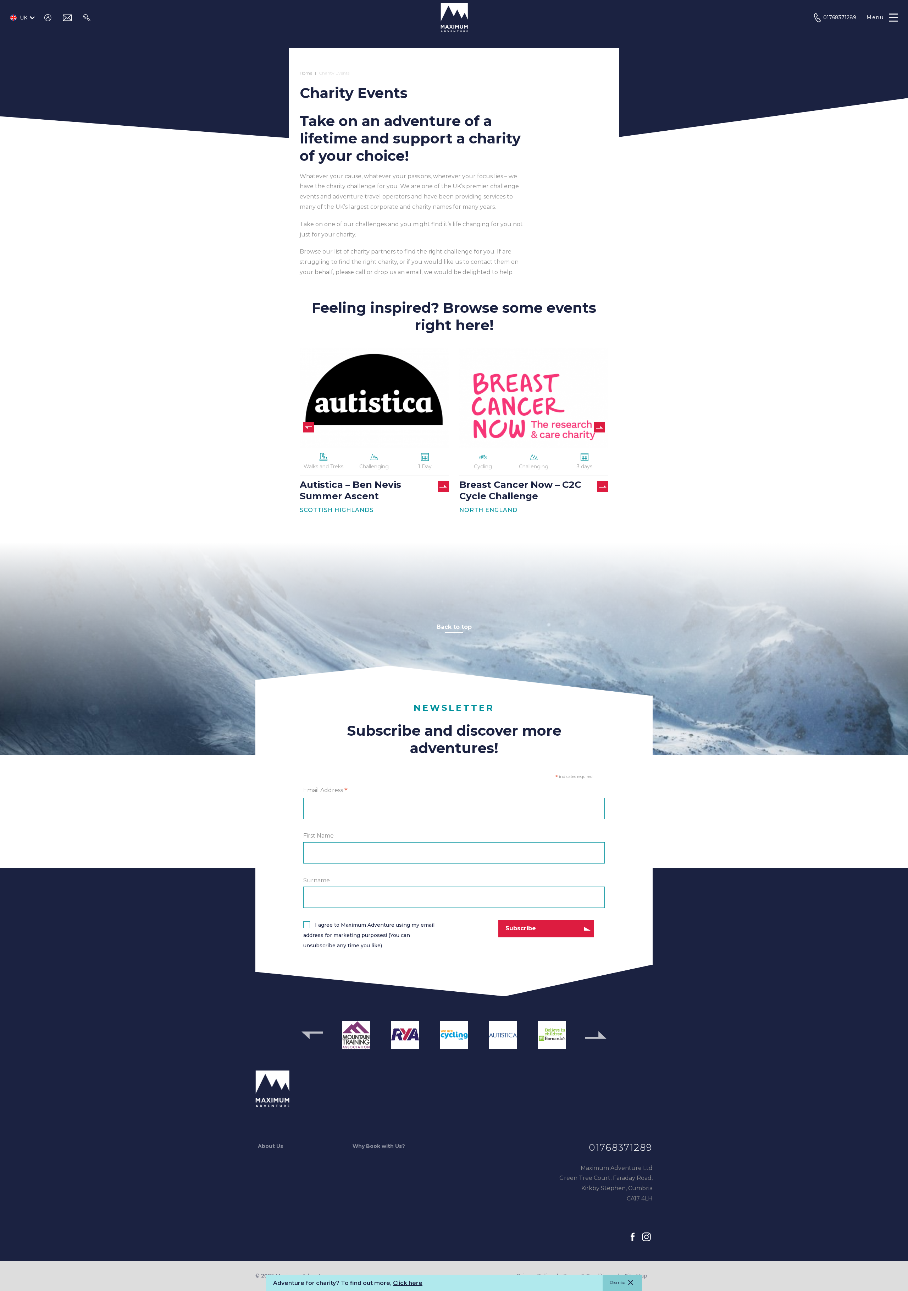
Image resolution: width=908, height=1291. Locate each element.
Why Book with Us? (379, 1146)
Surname (316, 880)
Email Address (325, 790)
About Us (270, 1146)
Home (306, 73)
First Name (318, 835)
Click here (407, 1283)
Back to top (454, 626)
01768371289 (621, 1147)
